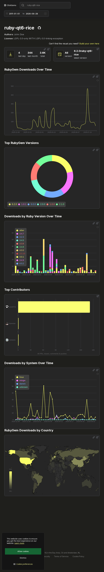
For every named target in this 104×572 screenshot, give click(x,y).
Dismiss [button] (23, 558)
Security (46, 556)
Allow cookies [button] (23, 551)
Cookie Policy (78, 556)
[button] (23, 564)
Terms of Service (61, 556)
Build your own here (89, 43)
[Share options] (45, 49)
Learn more (19, 543)
